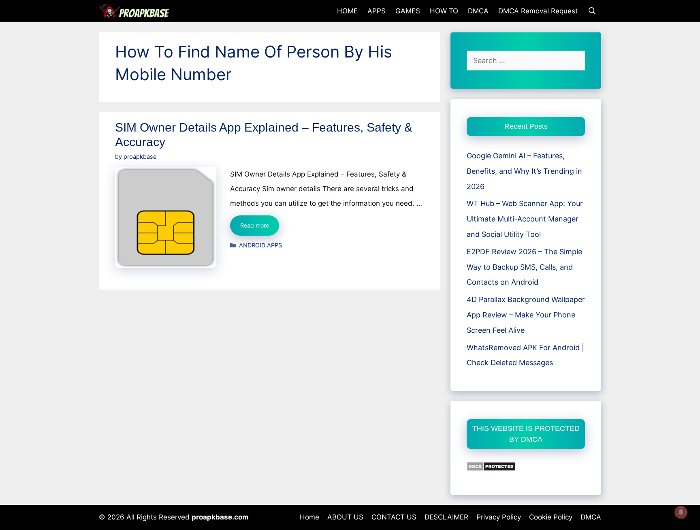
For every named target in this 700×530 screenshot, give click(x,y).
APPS (376, 11)
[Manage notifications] (680, 512)
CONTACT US (393, 517)
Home (309, 517)
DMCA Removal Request (538, 11)
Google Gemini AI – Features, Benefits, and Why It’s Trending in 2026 (524, 171)
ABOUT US (345, 517)
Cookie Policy (550, 517)
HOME (347, 11)
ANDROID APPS (260, 245)
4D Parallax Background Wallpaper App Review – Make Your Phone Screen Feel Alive (526, 314)
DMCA (478, 11)
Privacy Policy (498, 517)
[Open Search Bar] (592, 11)
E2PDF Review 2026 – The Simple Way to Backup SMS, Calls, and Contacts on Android (524, 267)
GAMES (407, 11)
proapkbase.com (220, 517)
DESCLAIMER (446, 517)
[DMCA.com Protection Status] (491, 468)
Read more (259, 228)
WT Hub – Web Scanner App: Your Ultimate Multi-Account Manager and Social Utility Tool (525, 218)
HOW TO (444, 11)
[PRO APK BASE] (136, 11)
